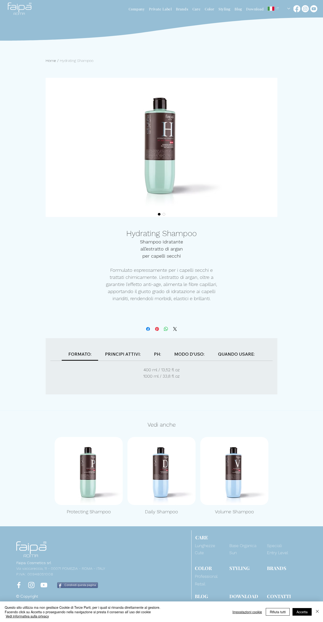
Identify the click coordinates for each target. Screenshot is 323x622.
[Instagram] (305, 8)
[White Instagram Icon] (31, 585)
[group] (161, 476)
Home (51, 60)
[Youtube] (313, 8)
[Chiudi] (317, 611)
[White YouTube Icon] (44, 585)
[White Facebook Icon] (19, 585)
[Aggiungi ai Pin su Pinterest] (157, 329)
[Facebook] (296, 8)
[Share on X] (175, 329)
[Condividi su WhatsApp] (166, 329)
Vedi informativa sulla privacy (27, 616)
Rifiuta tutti (278, 611)
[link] (80, 354)
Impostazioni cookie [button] (247, 611)
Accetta (302, 611)
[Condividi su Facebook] (148, 329)
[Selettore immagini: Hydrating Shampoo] (159, 214)
